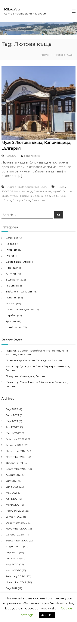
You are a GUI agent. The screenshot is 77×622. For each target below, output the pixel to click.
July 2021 (11, 480)
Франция (12, 267)
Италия (10, 303)
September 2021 (16, 468)
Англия (11, 273)
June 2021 (12, 486)
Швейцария (14, 327)
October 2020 (15, 534)
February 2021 (15, 510)
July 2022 (12, 409)
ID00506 (7, 191)
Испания (12, 297)
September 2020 (17, 540)
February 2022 (15, 439)
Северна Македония (20, 309)
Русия (10, 255)
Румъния (12, 249)
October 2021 (14, 462)
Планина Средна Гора (35, 195)
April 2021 (12, 498)
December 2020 (16, 522)
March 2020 (13, 570)
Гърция (11, 285)
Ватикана (12, 237)
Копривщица (23, 191)
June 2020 (13, 558)
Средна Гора (21, 200)
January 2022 (14, 445)
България (13, 186)
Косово (11, 243)
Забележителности (34, 186)
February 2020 (15, 576)
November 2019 (16, 582)
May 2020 (12, 564)
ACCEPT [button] (47, 615)
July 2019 (11, 588)
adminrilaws (32, 155)
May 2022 (12, 421)
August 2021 (13, 474)
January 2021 (14, 516)
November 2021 (16, 457)
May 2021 (12, 492)
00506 (61, 186)
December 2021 (16, 451)
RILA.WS (12, 9)
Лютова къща (42, 191)
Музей (14, 195)
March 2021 (13, 504)
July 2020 (12, 552)
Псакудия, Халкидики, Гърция (26, 376)
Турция (11, 321)
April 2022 (12, 427)
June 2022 (12, 415)
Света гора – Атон (18, 261)
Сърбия (11, 315)
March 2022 (13, 433)
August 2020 (14, 546)
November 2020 (16, 528)
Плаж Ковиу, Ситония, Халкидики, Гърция (34, 360)
